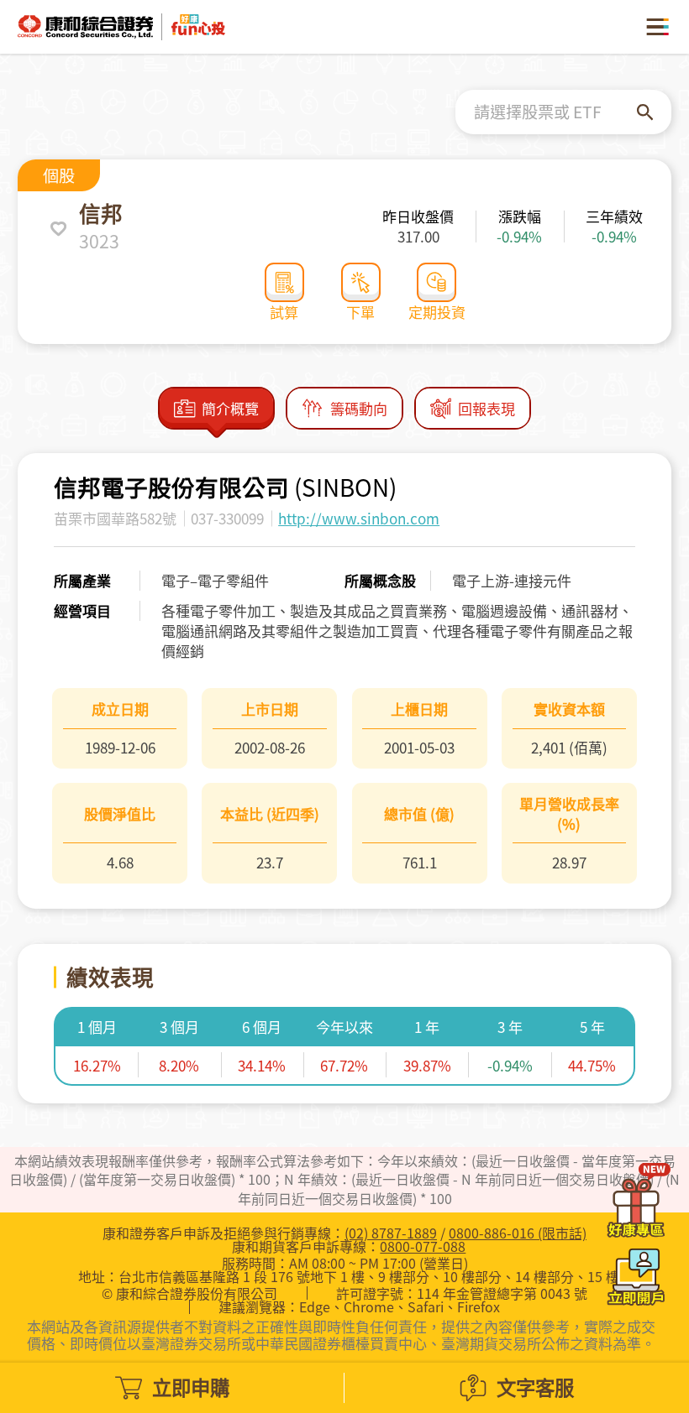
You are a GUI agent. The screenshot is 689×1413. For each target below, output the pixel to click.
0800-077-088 (422, 1246)
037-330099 (227, 518)
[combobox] (555, 112)
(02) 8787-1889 (390, 1233)
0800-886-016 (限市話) (517, 1233)
